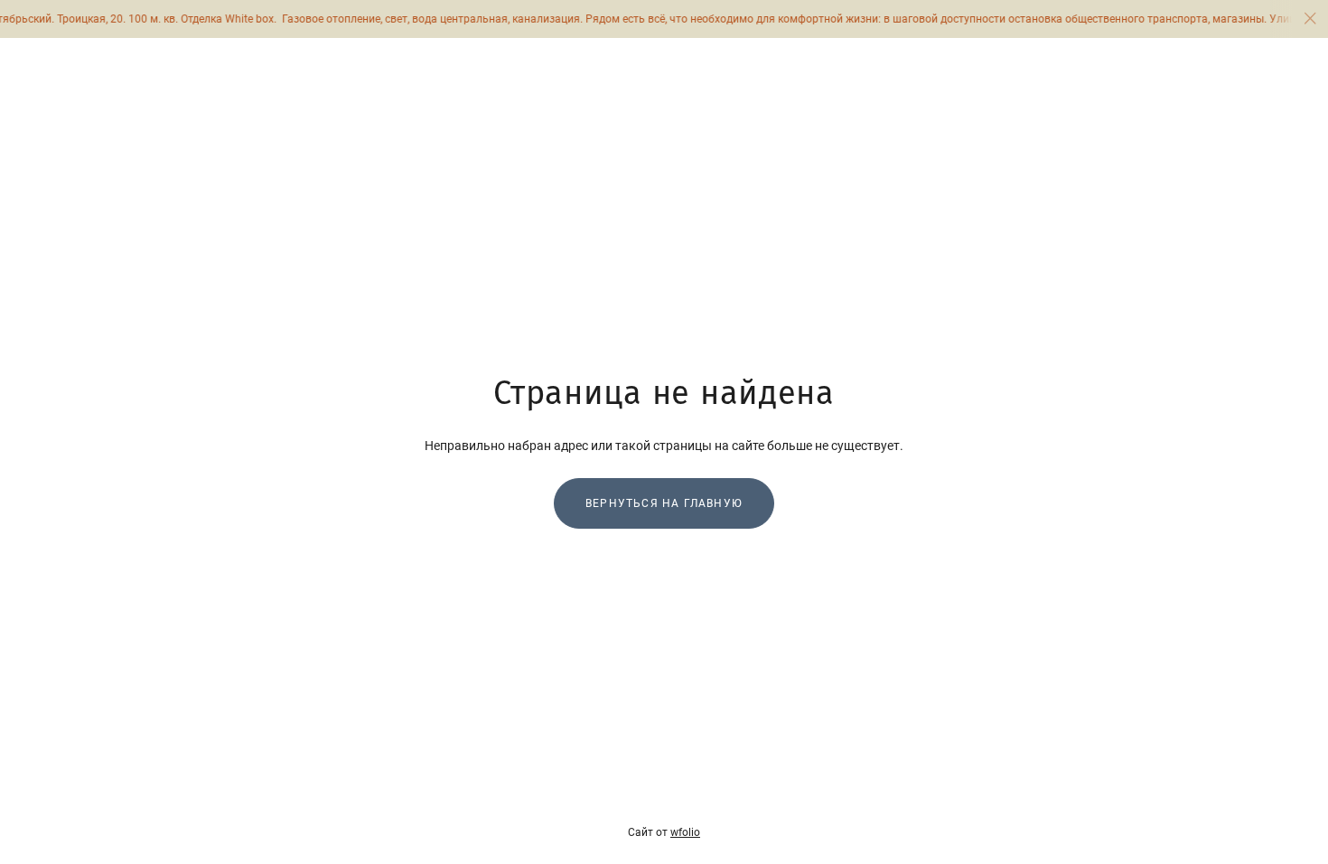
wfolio (685, 832)
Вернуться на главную (664, 503)
